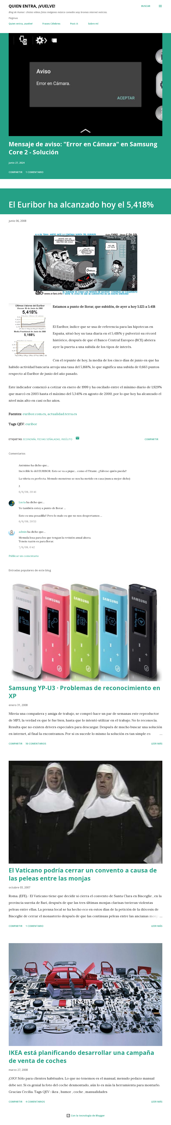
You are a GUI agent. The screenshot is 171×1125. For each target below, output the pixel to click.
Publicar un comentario (24, 556)
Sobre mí (93, 23)
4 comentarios (35, 1101)
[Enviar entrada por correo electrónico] (77, 439)
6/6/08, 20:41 (27, 491)
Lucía (22, 502)
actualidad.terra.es (62, 414)
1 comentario (34, 172)
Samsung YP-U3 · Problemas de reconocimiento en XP (84, 692)
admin (23, 531)
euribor (31, 424)
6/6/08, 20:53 (27, 521)
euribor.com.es (34, 414)
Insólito (66, 439)
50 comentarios (36, 743)
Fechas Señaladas (48, 439)
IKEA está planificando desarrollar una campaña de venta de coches (81, 1056)
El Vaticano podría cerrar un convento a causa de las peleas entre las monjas (83, 874)
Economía (29, 439)
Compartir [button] (15, 172)
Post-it (74, 23)
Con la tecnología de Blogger (87, 1115)
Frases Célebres (51, 23)
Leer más (156, 743)
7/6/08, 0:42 (27, 547)
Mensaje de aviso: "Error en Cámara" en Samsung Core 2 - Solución (83, 148)
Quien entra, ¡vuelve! (32, 6)
